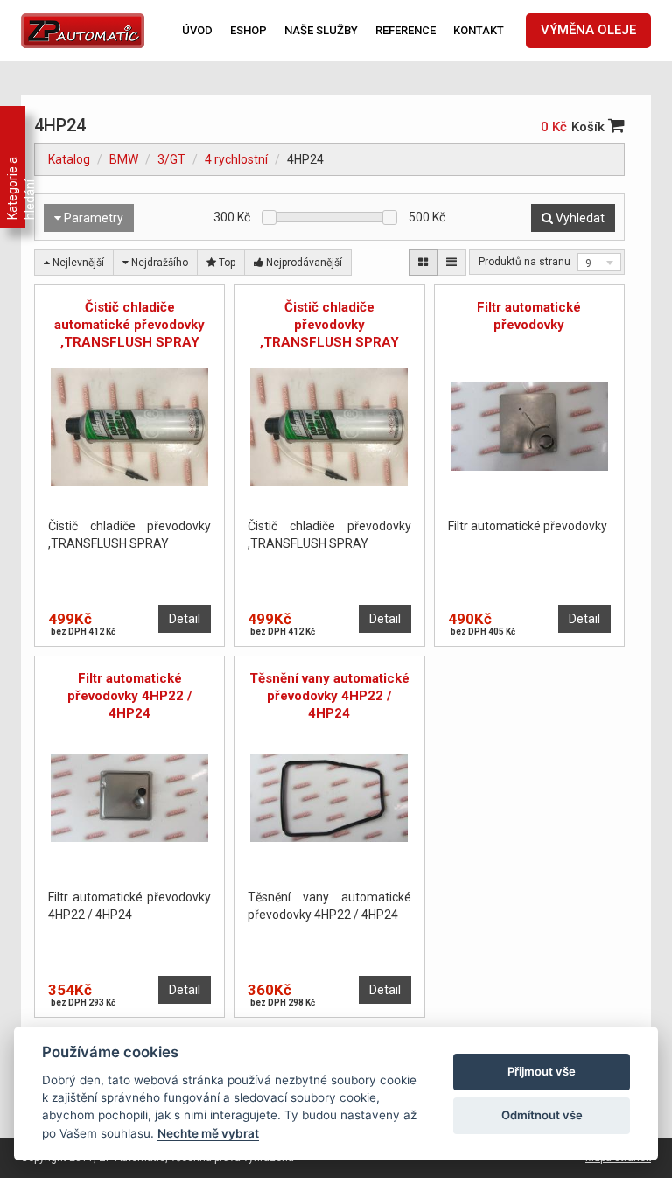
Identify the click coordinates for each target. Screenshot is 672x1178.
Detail (184, 619)
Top (225, 262)
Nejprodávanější (302, 262)
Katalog (69, 159)
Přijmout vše (542, 1071)
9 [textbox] (588, 263)
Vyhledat (579, 218)
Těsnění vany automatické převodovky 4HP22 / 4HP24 (329, 695)
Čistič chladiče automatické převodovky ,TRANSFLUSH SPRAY (129, 324)
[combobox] (599, 262)
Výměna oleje (588, 30)
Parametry (92, 218)
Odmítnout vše (542, 1115)
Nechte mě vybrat (208, 1133)
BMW (123, 159)
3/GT (172, 159)
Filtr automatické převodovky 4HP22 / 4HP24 (129, 695)
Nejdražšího (158, 262)
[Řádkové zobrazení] (451, 262)
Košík (589, 127)
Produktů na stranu (524, 262)
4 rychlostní (236, 159)
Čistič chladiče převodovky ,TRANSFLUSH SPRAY (329, 324)
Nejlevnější (77, 262)
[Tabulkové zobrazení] (423, 262)
